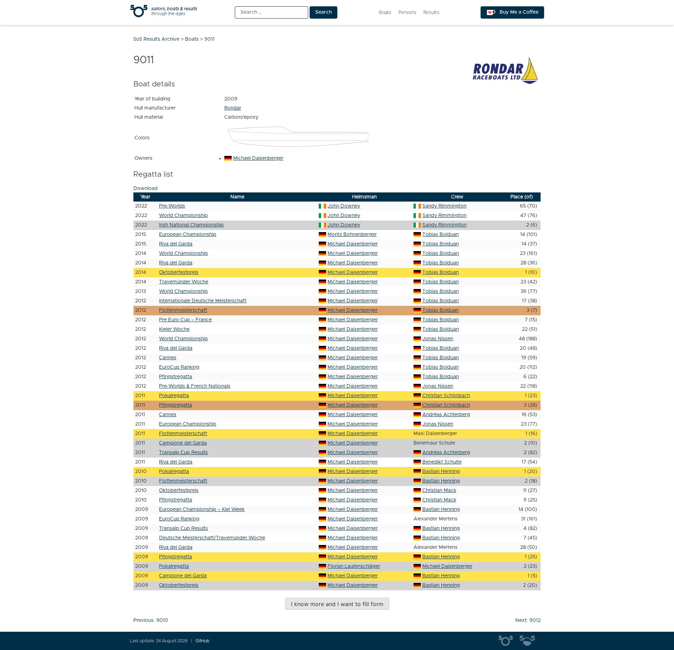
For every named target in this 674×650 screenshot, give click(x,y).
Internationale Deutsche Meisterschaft (202, 300)
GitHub (203, 641)
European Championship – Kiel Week (202, 509)
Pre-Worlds (172, 206)
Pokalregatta (174, 395)
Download (145, 188)
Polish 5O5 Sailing (530, 641)
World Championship (183, 215)
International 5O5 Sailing (509, 641)
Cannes (167, 357)
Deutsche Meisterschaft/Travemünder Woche (212, 538)
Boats (385, 12)
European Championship (187, 234)
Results (431, 12)
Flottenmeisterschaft (183, 310)
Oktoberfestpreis (178, 272)
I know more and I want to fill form (337, 604)
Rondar (232, 108)
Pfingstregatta (175, 376)
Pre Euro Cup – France (185, 319)
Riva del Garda (175, 244)
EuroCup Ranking (179, 367)
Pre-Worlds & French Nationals (194, 386)
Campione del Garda (183, 443)
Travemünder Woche (183, 282)
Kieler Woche (174, 329)
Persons (407, 12)
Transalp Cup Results (183, 452)
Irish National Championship (191, 225)
